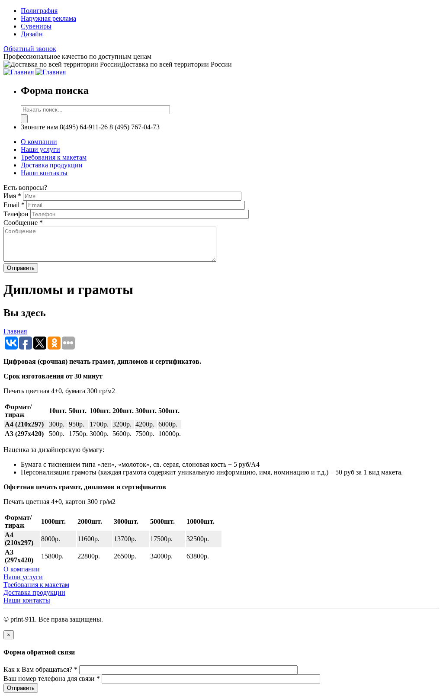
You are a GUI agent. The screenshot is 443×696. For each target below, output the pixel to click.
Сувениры (36, 26)
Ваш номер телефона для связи (51, 678)
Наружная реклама (48, 18)
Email (14, 204)
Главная (15, 331)
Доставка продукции (52, 165)
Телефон (16, 214)
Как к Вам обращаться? (40, 669)
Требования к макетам (54, 157)
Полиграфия (39, 10)
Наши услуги (40, 149)
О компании (39, 141)
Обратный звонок (29, 48)
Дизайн (32, 34)
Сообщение (23, 222)
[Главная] (19, 72)
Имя (12, 195)
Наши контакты (44, 172)
